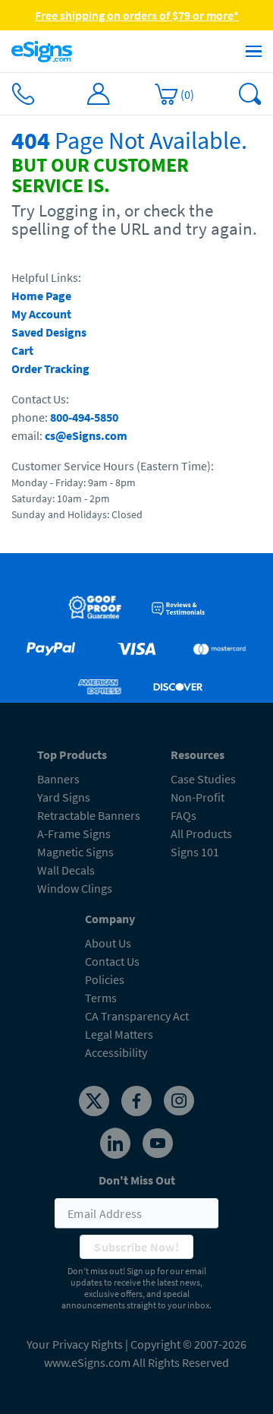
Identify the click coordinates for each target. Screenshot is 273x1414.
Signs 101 (195, 851)
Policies (104, 979)
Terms (101, 997)
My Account (41, 313)
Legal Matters (119, 1034)
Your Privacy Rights (75, 1344)
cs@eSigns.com (86, 435)
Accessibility (116, 1052)
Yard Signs (63, 797)
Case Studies (203, 778)
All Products (201, 833)
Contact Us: (40, 398)
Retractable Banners (88, 815)
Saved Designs (48, 332)
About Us (108, 943)
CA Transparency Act (137, 1015)
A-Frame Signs (74, 833)
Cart (22, 350)
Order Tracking (50, 368)
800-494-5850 (84, 417)
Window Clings (74, 888)
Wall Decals (66, 870)
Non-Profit (197, 797)
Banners (58, 778)
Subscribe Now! (136, 1246)
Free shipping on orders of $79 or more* (137, 15)
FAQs (183, 815)
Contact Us (112, 961)
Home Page (41, 295)
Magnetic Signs (75, 851)
